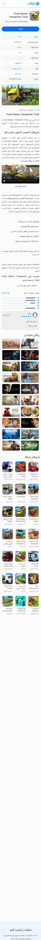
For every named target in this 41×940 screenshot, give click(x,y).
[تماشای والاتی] (30, 367)
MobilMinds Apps (15, 79)
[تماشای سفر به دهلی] (30, 446)
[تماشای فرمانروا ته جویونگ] (30, 401)
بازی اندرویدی (17, 68)
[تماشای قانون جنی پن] (11, 389)
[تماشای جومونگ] (30, 355)
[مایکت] (33, 5)
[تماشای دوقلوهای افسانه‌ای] (11, 423)
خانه (37, 110)
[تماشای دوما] (11, 344)
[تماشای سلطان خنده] (30, 423)
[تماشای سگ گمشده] (30, 435)
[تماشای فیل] (30, 389)
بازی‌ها (31, 110)
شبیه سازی (18, 74)
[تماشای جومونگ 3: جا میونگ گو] (11, 401)
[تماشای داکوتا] (11, 367)
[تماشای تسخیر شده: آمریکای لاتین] (11, 355)
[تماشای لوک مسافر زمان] (30, 412)
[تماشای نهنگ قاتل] (30, 344)
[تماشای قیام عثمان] (11, 446)
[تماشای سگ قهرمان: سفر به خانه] (11, 435)
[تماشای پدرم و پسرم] (30, 378)
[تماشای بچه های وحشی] (11, 378)
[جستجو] (4, 3)
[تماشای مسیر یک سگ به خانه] (11, 412)
